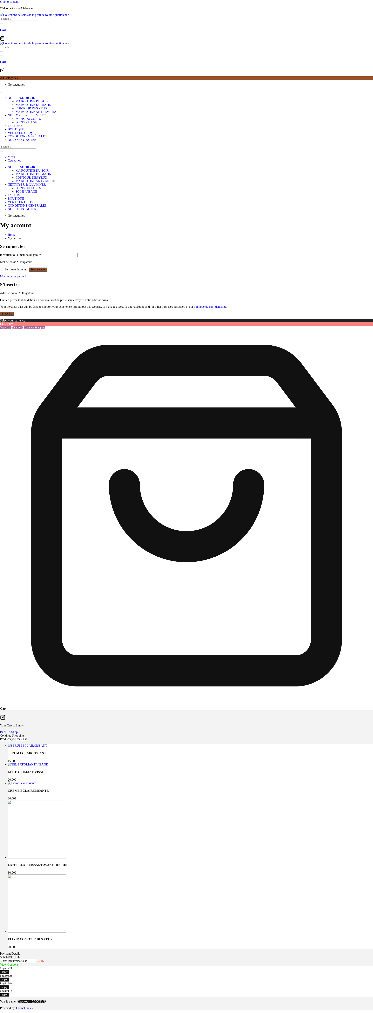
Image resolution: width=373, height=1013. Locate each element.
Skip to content (9, 1)
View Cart (5, 327)
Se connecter (38, 269)
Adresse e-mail (17, 293)
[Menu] (1, 55)
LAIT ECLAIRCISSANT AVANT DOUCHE (38, 865)
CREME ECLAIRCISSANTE (28, 790)
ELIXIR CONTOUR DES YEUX (30, 939)
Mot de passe (16, 262)
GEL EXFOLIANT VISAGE (27, 772)
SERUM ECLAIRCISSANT (27, 753)
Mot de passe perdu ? (13, 276)
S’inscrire (7, 313)
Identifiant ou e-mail (20, 254)
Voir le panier (8, 1001)
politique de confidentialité (210, 306)
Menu (11, 157)
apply (5, 971)
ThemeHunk (24, 1008)
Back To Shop (9, 732)
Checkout (17, 327)
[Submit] (1, 23)
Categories (14, 160)
